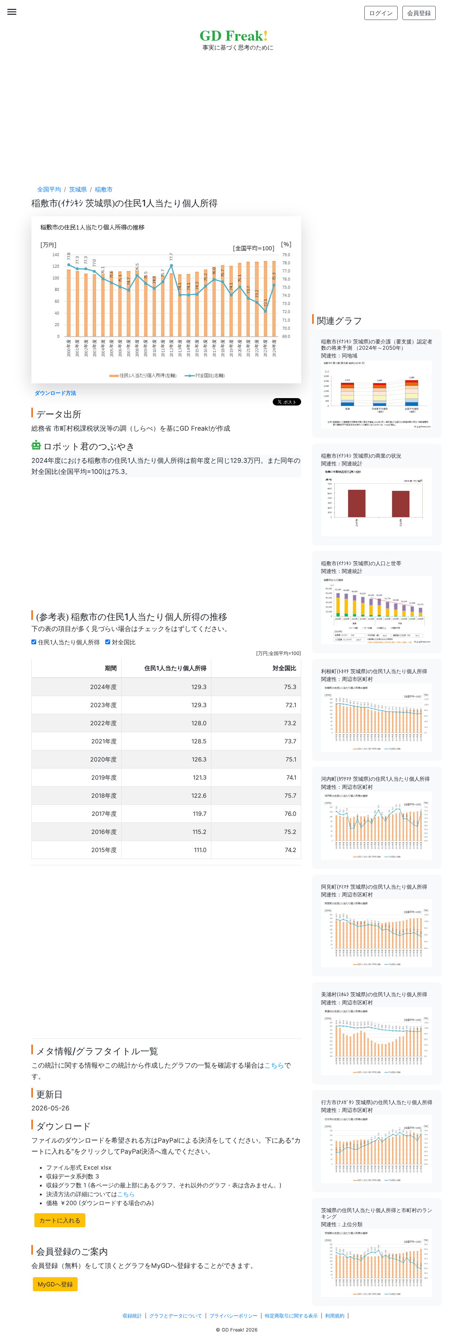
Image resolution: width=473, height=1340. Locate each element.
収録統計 (132, 1316)
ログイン (381, 13)
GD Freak (234, 35)
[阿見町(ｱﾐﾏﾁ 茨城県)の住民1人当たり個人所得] (376, 932)
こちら (274, 1065)
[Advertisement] (236, 111)
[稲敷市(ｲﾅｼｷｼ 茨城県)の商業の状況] (376, 501)
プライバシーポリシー (234, 1316)
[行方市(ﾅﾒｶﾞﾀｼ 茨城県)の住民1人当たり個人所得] (376, 1148)
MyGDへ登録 (55, 1284)
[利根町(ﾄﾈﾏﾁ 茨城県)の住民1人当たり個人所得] (376, 717)
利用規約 (334, 1316)
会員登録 (419, 13)
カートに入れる (60, 1220)
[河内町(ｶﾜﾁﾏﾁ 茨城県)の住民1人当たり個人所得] (376, 825)
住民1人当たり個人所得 (69, 642)
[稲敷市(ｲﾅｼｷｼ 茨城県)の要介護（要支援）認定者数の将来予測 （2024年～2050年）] (376, 394)
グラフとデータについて (175, 1316)
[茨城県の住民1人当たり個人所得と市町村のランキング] (376, 1262)
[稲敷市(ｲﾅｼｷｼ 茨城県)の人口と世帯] (376, 609)
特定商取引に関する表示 (291, 1316)
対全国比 (124, 642)
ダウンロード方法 (55, 393)
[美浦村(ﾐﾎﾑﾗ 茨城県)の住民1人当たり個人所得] (376, 1040)
